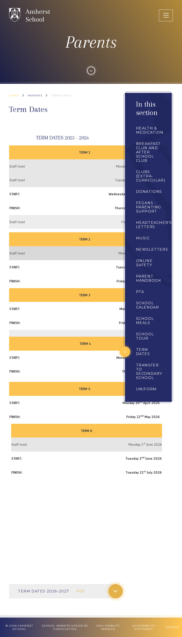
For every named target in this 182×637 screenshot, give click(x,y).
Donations (149, 192)
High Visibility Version (108, 627)
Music (143, 238)
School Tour (145, 336)
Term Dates (61, 95)
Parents (35, 95)
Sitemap (172, 627)
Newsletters (152, 249)
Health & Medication (150, 130)
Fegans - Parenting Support (148, 207)
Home (14, 95)
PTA (140, 292)
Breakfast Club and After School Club (148, 152)
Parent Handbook (148, 278)
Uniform (146, 389)
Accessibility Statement (143, 627)
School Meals (145, 321)
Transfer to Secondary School (149, 371)
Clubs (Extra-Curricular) (151, 176)
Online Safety (144, 263)
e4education (65, 629)
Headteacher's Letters (154, 225)
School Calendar (147, 305)
